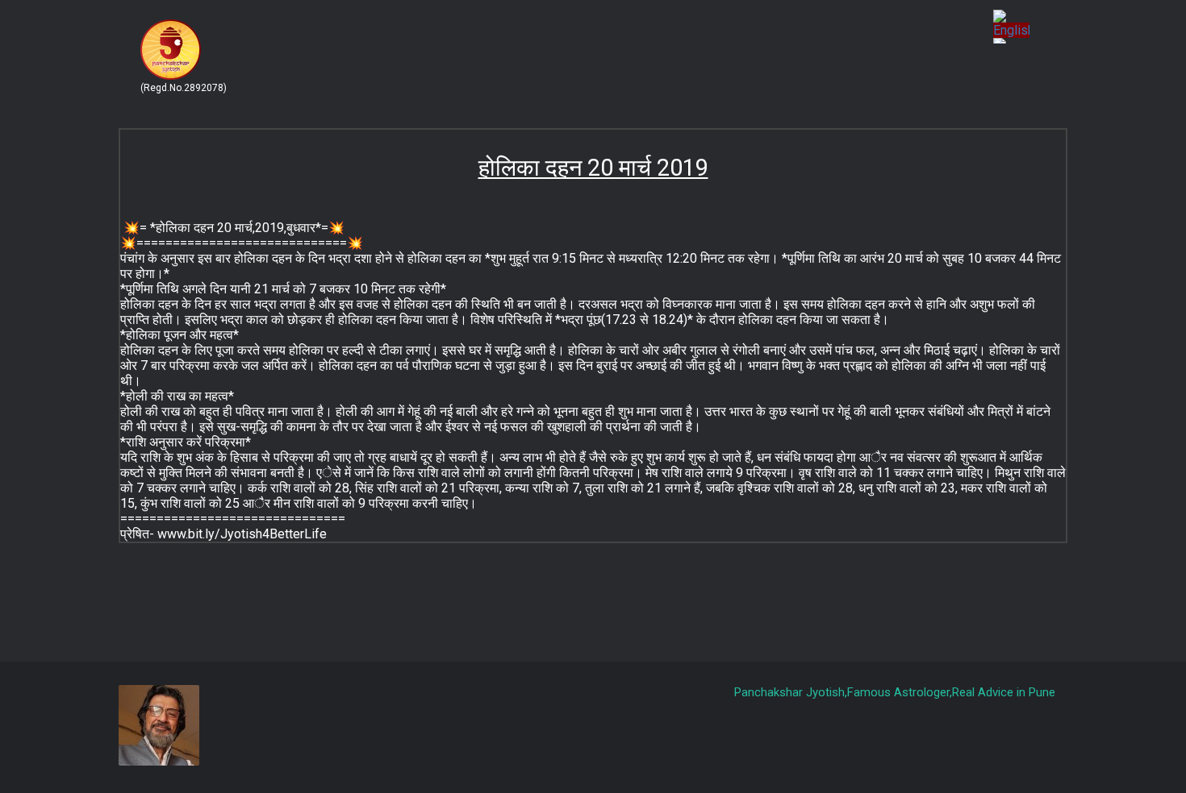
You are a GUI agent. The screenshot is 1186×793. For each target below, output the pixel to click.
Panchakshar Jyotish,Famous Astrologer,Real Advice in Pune (894, 692)
